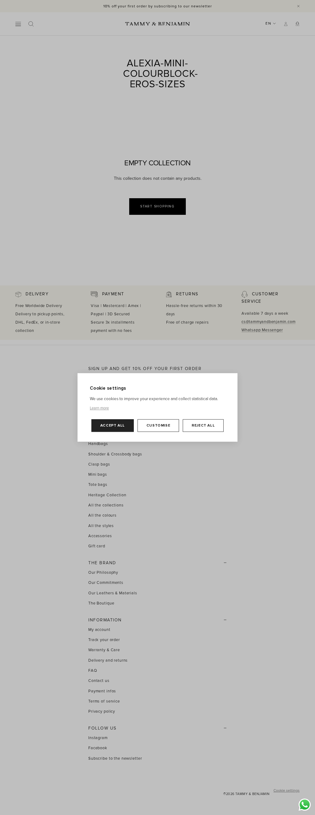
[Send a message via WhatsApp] (304, 804)
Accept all (112, 425)
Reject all (203, 425)
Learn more (99, 408)
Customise (158, 425)
